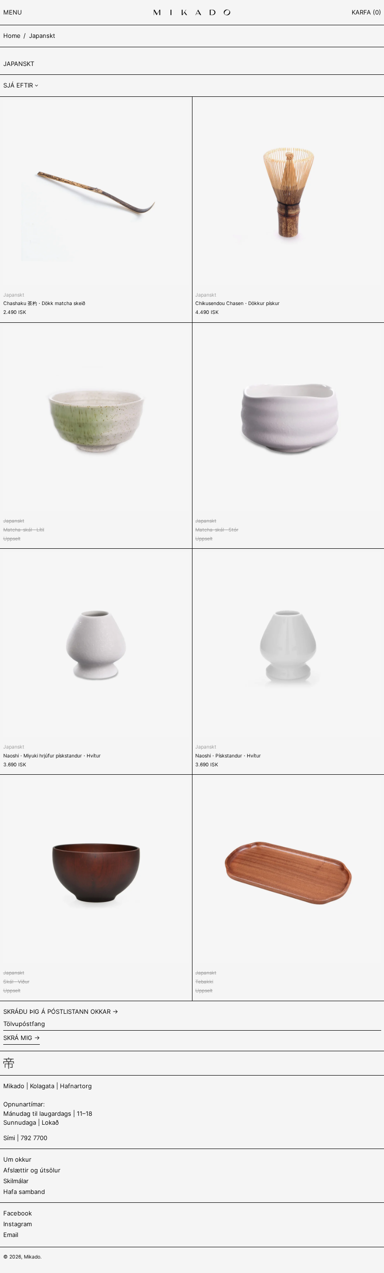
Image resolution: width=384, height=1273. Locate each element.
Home (12, 35)
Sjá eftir (18, 85)
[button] (366, 12)
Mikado (32, 1257)
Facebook (17, 1213)
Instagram (17, 1224)
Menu (12, 12)
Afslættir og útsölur (31, 1170)
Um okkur (17, 1159)
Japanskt (42, 35)
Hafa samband (24, 1191)
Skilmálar (16, 1181)
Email (10, 1234)
